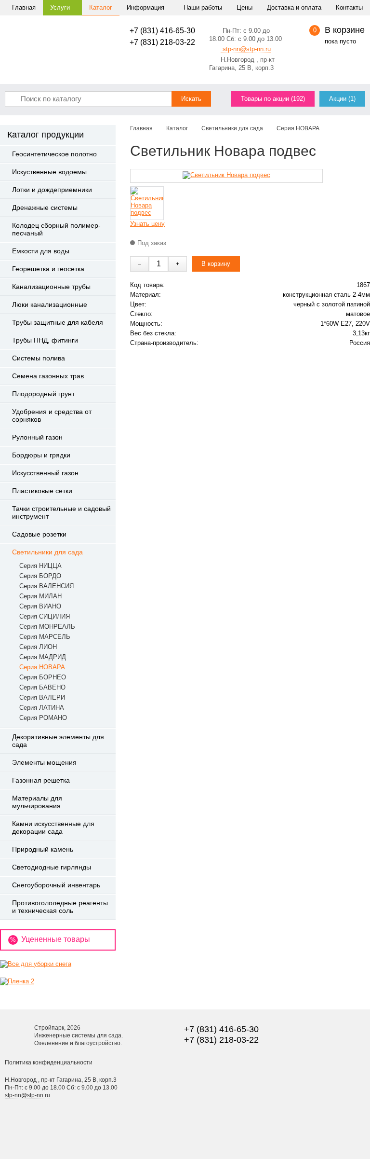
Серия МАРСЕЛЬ (44, 636)
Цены (244, 7)
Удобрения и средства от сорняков (52, 415)
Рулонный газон (37, 437)
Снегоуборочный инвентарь (56, 885)
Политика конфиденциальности (48, 1062)
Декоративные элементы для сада (58, 740)
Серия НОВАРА (42, 667)
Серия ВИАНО (40, 606)
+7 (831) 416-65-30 (162, 31)
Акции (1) (342, 98)
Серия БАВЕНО (42, 687)
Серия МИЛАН (40, 596)
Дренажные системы (45, 207)
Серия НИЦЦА (40, 565)
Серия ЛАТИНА (41, 707)
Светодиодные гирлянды (51, 867)
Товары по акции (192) (273, 98)
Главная (24, 7)
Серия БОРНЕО (42, 677)
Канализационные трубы (51, 286)
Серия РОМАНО (43, 717)
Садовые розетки (39, 534)
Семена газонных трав (48, 376)
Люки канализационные (49, 304)
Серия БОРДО (40, 576)
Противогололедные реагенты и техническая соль (60, 906)
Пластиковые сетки (42, 491)
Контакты (349, 7)
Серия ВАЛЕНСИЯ (46, 586)
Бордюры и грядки (41, 455)
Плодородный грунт (43, 394)
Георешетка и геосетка (48, 269)
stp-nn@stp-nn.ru (246, 49)
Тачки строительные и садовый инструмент (61, 512)
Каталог (100, 7)
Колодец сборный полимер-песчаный (56, 229)
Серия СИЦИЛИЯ (44, 616)
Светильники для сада (47, 552)
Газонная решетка (41, 780)
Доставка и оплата (294, 7)
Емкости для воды (40, 251)
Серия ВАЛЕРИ (42, 697)
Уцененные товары (50, 939)
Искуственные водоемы (49, 172)
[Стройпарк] (58, 36)
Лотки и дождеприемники (52, 189)
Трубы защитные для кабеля (57, 322)
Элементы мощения (44, 762)
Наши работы (203, 7)
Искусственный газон (45, 473)
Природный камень (42, 849)
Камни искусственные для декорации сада (53, 827)
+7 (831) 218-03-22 (162, 42)
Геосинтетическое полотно (54, 154)
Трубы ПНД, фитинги (45, 340)
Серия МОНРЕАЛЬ (47, 626)
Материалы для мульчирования (37, 802)
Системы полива (38, 358)
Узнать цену (147, 223)
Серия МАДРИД (42, 657)
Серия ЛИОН (38, 646)
